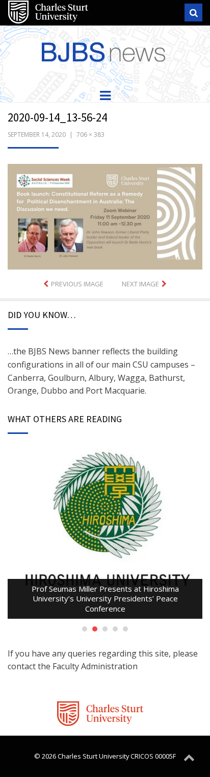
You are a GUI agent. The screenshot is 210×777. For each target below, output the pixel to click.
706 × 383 (90, 134)
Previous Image (77, 283)
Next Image (140, 283)
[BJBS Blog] (105, 50)
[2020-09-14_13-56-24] (105, 216)
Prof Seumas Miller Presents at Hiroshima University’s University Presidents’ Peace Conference (105, 599)
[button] (105, 217)
